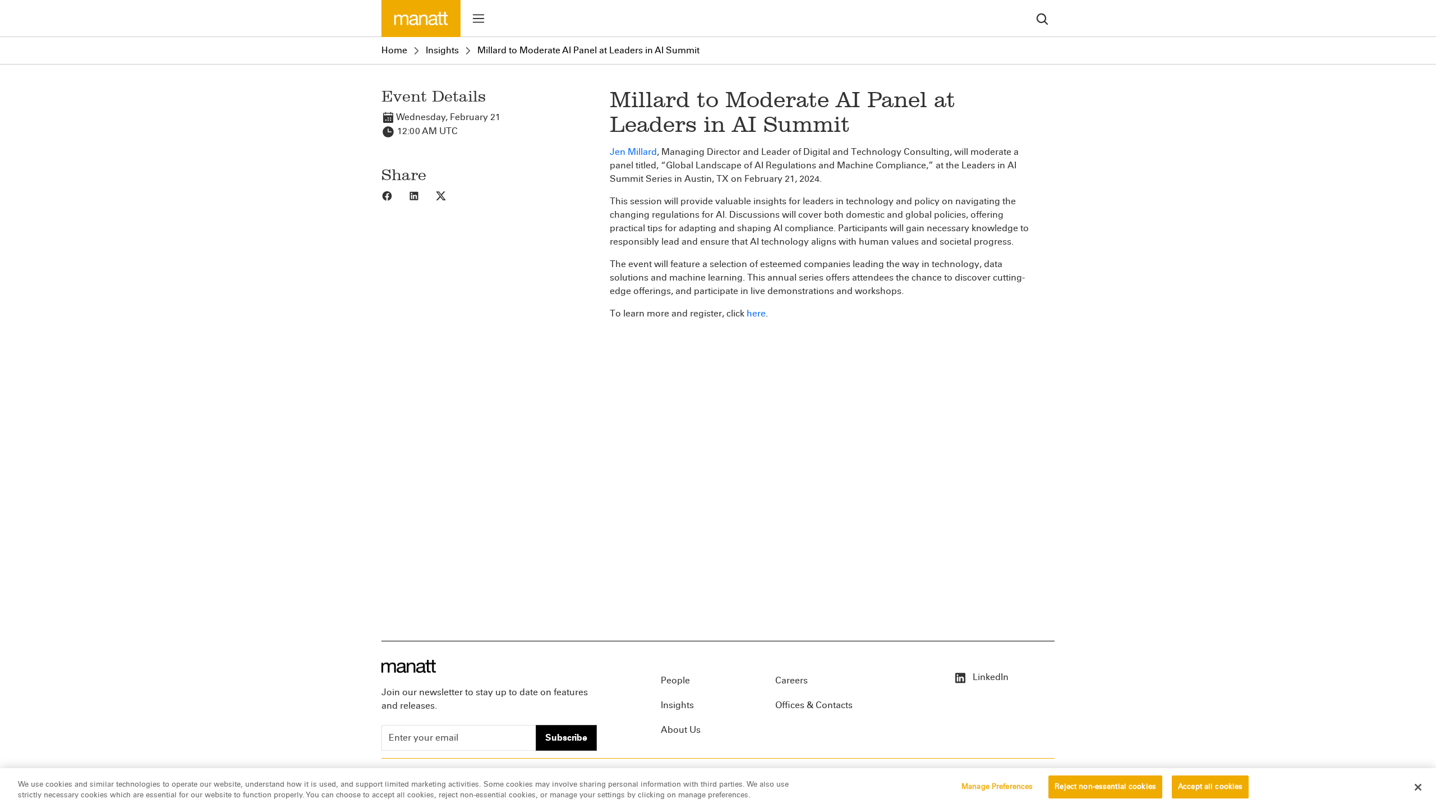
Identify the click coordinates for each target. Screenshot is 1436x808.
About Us (681, 729)
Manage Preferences (997, 786)
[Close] (1418, 787)
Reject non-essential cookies (1105, 786)
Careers (791, 680)
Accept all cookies (1210, 786)
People (675, 680)
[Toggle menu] (478, 18)
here (756, 313)
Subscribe (566, 737)
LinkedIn (989, 677)
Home (394, 50)
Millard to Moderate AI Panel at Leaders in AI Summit (588, 50)
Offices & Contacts (814, 705)
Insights (442, 50)
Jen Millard (633, 151)
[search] (1042, 18)
